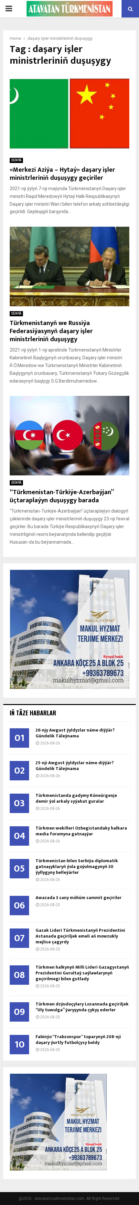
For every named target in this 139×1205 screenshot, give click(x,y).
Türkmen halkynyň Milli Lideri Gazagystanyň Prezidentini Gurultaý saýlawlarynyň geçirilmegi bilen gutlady (82, 972)
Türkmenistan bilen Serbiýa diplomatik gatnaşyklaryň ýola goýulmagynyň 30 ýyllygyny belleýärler (77, 866)
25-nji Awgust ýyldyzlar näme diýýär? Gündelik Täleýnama (75, 765)
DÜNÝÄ (16, 160)
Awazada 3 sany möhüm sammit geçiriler (79, 897)
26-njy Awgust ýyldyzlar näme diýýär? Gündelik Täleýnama (75, 733)
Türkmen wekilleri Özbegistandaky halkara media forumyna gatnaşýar (81, 831)
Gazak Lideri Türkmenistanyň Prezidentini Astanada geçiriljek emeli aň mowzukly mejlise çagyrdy (80, 936)
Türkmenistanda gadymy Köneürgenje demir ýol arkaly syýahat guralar (76, 798)
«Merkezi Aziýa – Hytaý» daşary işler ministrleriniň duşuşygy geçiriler (62, 173)
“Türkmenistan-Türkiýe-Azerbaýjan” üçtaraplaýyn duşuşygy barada (61, 496)
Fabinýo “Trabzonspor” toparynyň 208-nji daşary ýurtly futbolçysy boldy (78, 1039)
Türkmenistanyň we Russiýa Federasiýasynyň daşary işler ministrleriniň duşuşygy (51, 331)
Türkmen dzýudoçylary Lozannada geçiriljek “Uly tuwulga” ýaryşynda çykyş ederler (82, 1007)
